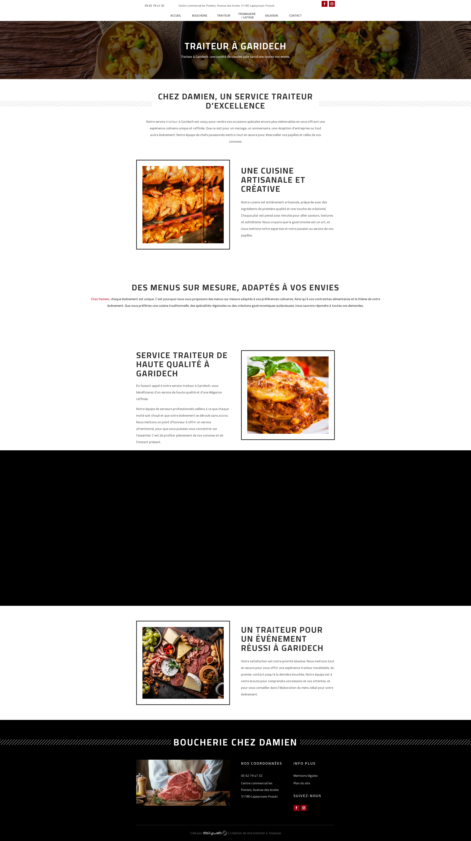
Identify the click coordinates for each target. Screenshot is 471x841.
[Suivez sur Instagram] (332, 4)
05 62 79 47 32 (154, 5)
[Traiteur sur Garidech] (288, 438)
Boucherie (199, 15)
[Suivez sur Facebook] (324, 4)
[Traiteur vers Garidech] (285, 577)
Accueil (175, 15)
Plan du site (301, 783)
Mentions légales (305, 776)
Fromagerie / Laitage (247, 15)
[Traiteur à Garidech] (183, 248)
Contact (295, 15)
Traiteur (223, 15)
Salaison (271, 15)
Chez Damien (100, 299)
